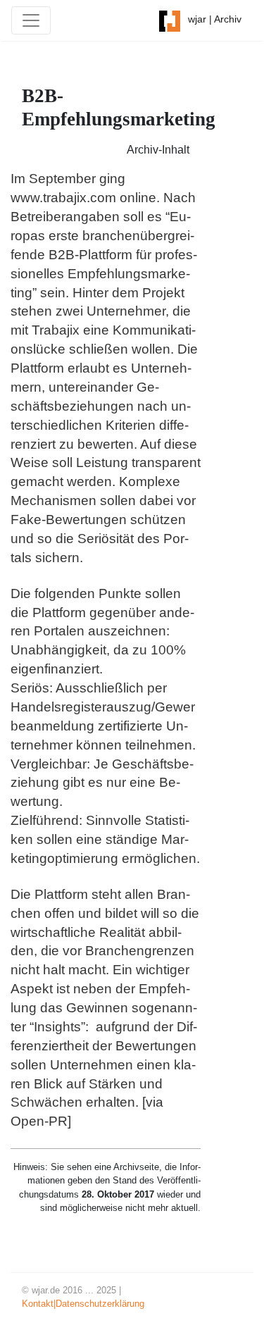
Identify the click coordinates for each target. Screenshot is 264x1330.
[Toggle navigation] (31, 20)
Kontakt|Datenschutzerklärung (83, 1303)
